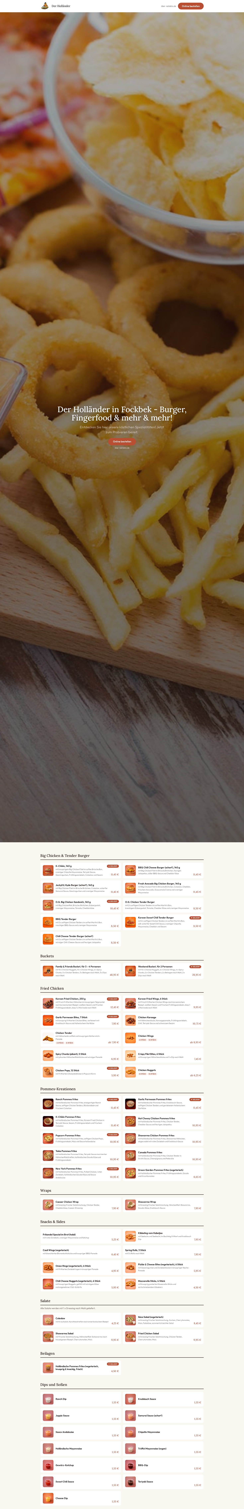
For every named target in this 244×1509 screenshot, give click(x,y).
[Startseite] (45, 6)
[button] (80, 870)
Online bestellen (191, 6)
